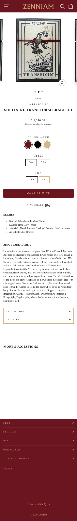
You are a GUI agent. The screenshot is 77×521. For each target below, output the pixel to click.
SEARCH (7, 468)
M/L (44, 179)
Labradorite (38, 104)
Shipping (28, 124)
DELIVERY (13, 319)
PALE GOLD (47, 145)
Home (38, 98)
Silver (44, 162)
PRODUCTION (15, 312)
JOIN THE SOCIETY (16, 459)
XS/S (31, 179)
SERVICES (10, 432)
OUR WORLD (11, 450)
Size (38, 173)
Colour (38, 137)
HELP (6, 441)
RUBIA (28, 145)
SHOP (7, 423)
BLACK (38, 145)
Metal (38, 156)
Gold (31, 162)
